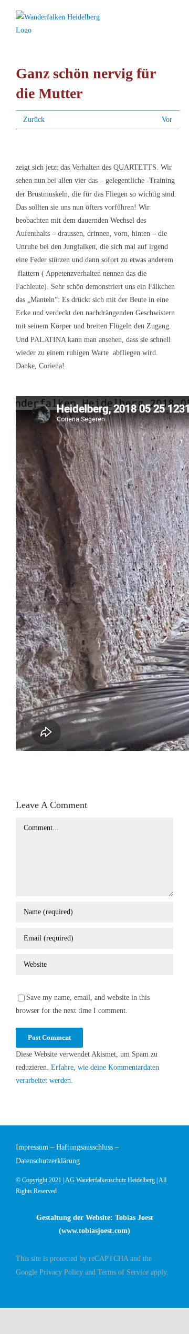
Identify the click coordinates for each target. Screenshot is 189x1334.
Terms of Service (123, 1272)
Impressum (32, 1147)
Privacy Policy (61, 1272)
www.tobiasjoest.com (94, 1231)
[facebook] (170, 1290)
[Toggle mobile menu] (169, 17)
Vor (167, 119)
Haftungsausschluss (84, 1147)
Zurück (34, 119)
